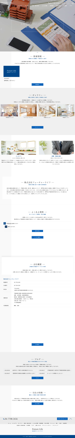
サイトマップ (55, 425)
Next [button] (74, 113)
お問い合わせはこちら (65, 3)
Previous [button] (1, 113)
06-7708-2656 (17, 282)
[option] (9, 114)
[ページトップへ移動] (70, 419)
